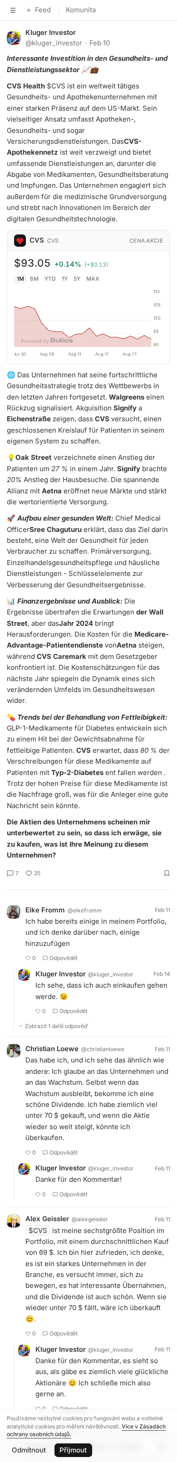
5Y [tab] (77, 278)
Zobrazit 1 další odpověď (56, 1026)
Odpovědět (63, 958)
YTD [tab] (50, 278)
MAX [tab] (92, 278)
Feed (43, 9)
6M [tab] (34, 278)
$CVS (38, 1230)
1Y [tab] (65, 278)
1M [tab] (20, 278)
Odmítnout (29, 1450)
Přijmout (73, 1450)
